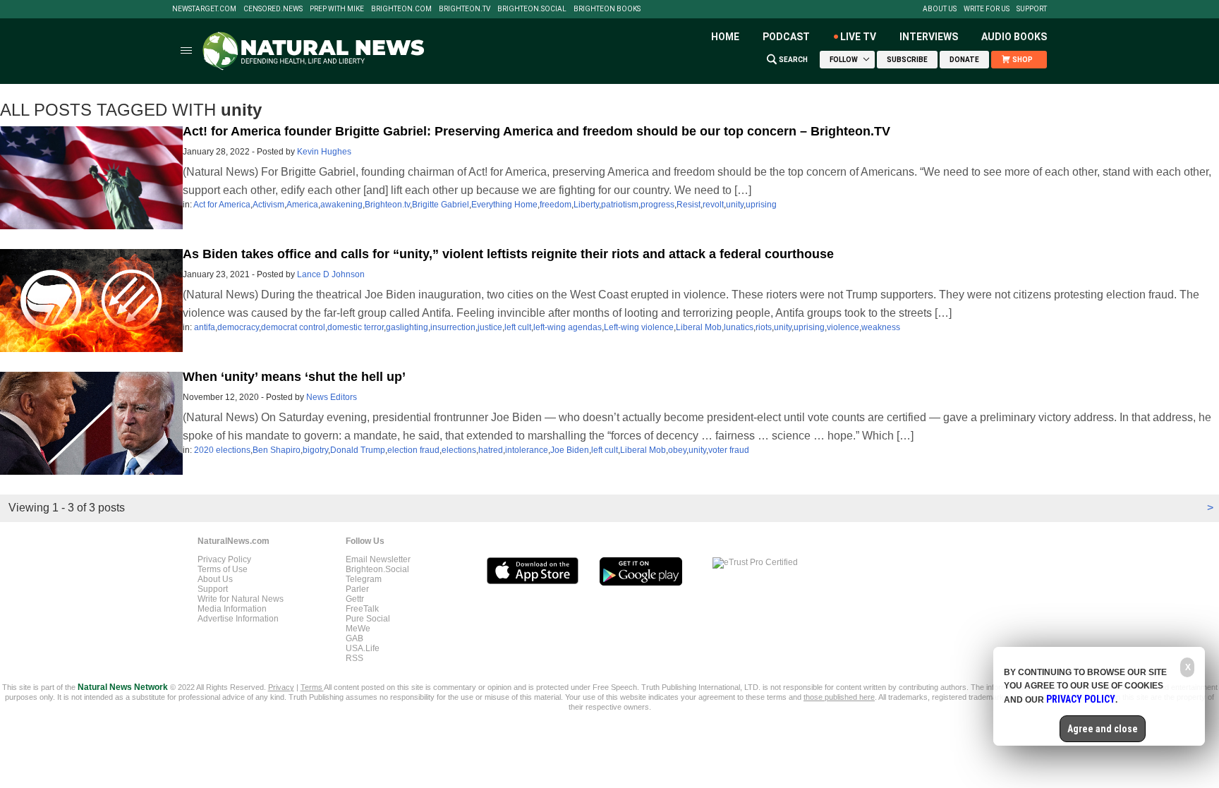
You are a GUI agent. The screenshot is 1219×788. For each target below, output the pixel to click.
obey (677, 450)
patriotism (619, 205)
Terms (312, 687)
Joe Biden (569, 450)
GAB (354, 638)
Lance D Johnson (331, 274)
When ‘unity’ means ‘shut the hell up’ (294, 377)
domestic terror (355, 327)
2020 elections (222, 450)
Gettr (355, 599)
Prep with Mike (337, 9)
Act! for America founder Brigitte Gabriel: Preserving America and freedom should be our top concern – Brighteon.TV (536, 131)
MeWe (358, 629)
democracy (238, 327)
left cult (517, 327)
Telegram (364, 579)
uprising (761, 205)
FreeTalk (362, 609)
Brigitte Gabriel (440, 205)
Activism (268, 205)
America (302, 205)
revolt (713, 205)
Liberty (586, 205)
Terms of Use (223, 569)
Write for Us (986, 9)
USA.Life (363, 648)
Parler (357, 589)
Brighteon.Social (531, 9)
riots (764, 327)
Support (1032, 9)
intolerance (526, 450)
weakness (880, 327)
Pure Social (368, 619)
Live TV (858, 36)
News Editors (331, 397)
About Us (940, 9)
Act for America (221, 205)
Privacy (281, 687)
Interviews (928, 36)
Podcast (786, 36)
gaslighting (407, 327)
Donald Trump (357, 450)
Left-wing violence (639, 327)
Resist (689, 205)
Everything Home (504, 205)
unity (735, 205)
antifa (204, 327)
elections (459, 450)
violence (843, 327)
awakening (341, 205)
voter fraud (728, 450)
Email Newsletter (378, 559)
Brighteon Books (607, 9)
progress (657, 205)
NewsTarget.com (204, 9)
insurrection (452, 327)
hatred (490, 450)
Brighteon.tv (464, 9)
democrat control (293, 327)
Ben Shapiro (277, 450)
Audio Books (1014, 36)
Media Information (232, 609)
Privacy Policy (224, 559)
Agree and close (1102, 728)
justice (490, 327)
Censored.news (273, 9)
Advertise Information (238, 619)
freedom (555, 205)
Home (725, 36)
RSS (354, 658)
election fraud (413, 450)
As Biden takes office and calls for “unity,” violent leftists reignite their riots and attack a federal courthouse (508, 254)
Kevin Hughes (324, 152)
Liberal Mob (699, 327)
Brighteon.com (401, 9)
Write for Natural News (241, 599)
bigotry (315, 450)
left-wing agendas (567, 327)
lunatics (738, 327)
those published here (839, 697)
